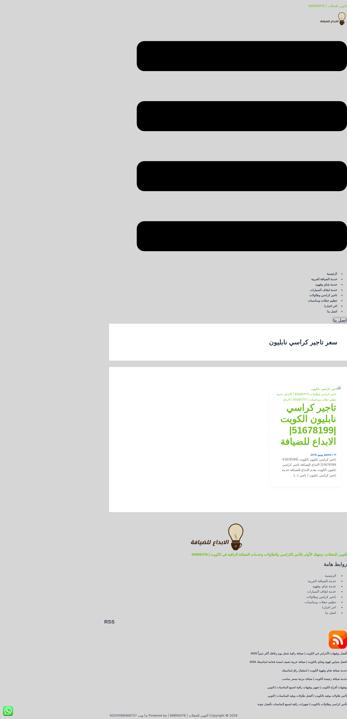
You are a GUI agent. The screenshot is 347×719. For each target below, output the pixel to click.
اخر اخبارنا (330, 306)
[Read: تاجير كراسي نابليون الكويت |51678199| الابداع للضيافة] (326, 389)
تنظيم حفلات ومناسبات (322, 300)
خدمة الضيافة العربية (324, 279)
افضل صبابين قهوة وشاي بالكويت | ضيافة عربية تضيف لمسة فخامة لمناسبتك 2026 (298, 661)
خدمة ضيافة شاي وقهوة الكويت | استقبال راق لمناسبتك (314, 670)
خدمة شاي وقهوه (326, 284)
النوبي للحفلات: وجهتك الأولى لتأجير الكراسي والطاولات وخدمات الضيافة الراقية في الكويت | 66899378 (269, 554)
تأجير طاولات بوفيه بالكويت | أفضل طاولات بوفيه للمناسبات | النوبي (307, 695)
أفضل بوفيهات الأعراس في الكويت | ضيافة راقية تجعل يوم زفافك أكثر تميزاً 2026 (299, 653)
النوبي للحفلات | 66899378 (328, 6)
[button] (242, 147)
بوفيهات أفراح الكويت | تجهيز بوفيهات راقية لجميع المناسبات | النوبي (307, 687)
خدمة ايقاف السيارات (323, 290)
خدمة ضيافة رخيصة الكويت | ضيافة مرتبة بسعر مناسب (314, 678)
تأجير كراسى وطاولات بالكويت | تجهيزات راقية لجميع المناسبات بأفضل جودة (302, 704)
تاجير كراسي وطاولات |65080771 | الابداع (310, 394)
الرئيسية (332, 273)
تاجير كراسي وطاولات (323, 295)
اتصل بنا (332, 311)
